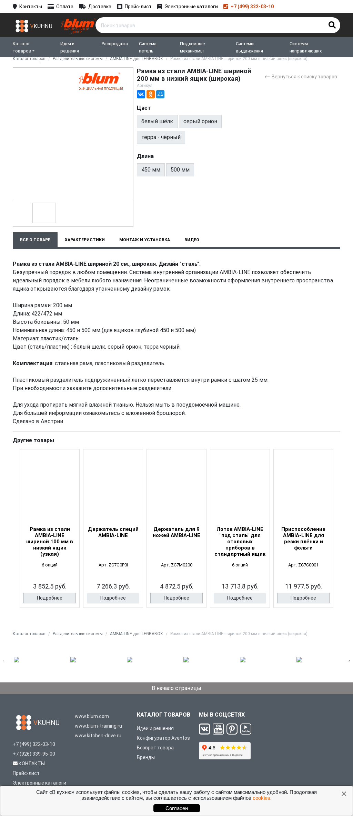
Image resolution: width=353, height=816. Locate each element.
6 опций (50, 564)
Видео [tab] (191, 239)
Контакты (30, 6)
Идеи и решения (69, 47)
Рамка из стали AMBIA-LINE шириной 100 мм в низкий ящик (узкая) (49, 541)
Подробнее (49, 598)
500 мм (180, 169)
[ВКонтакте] (141, 94)
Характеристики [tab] (85, 239)
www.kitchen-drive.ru (98, 735)
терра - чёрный (161, 137)
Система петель (148, 47)
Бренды (146, 757)
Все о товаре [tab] (35, 239)
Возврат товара (155, 747)
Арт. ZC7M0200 (176, 564)
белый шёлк (157, 121)
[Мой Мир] (160, 94)
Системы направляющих (306, 47)
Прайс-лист (138, 6)
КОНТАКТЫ (32, 763)
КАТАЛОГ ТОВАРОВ (163, 714)
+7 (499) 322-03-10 (252, 6)
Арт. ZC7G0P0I (113, 564)
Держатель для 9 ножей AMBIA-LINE (176, 532)
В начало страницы (176, 688)
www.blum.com (92, 716)
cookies (261, 798)
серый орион (200, 121)
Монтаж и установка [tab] (144, 239)
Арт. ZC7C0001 (303, 564)
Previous (5, 659)
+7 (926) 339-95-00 (34, 754)
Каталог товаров (22, 47)
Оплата (64, 6)
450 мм (150, 169)
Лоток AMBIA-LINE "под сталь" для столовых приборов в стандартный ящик (239, 541)
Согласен (176, 808)
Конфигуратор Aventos (163, 738)
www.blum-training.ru (98, 726)
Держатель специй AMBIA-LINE (113, 532)
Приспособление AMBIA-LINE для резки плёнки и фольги (303, 538)
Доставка (99, 6)
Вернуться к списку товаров (300, 76)
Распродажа (115, 43)
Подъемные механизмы (192, 47)
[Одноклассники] (151, 94)
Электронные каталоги (191, 6)
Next (347, 659)
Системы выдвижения (249, 47)
